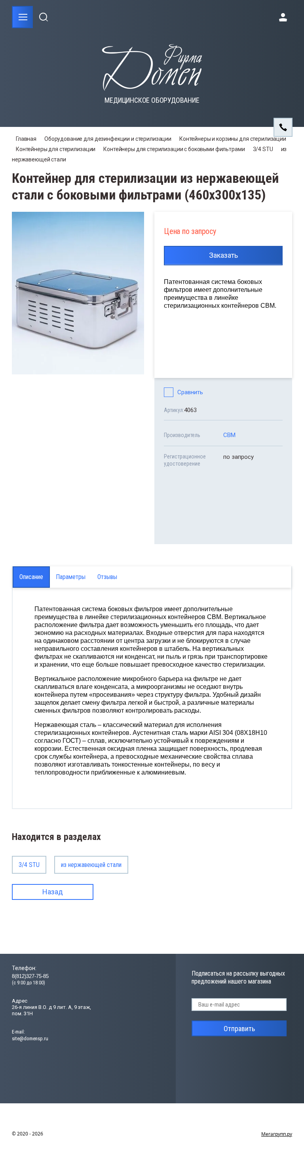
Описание (31, 577)
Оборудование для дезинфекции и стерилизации (107, 139)
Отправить (239, 1028)
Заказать (223, 255)
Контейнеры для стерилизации (55, 149)
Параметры (71, 577)
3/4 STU (263, 149)
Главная (26, 139)
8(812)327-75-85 (30, 976)
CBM (229, 435)
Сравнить (190, 392)
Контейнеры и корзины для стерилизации (232, 139)
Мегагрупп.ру (276, 1134)
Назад (52, 892)
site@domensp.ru (30, 1038)
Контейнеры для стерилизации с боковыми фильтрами (174, 149)
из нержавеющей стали (91, 865)
